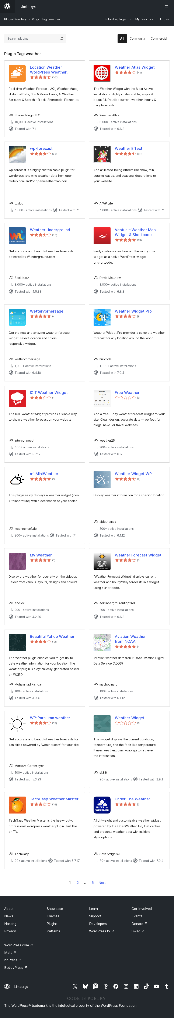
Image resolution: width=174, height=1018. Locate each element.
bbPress (12, 960)
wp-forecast (41, 148)
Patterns (53, 931)
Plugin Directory (15, 19)
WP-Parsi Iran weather (50, 718)
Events (137, 916)
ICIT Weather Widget (49, 392)
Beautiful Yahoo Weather (52, 636)
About (9, 909)
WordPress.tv (101, 931)
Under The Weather (132, 799)
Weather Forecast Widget (138, 555)
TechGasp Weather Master (54, 799)
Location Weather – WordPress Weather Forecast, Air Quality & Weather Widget (50, 70)
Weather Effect (128, 148)
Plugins (52, 924)
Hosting (10, 924)
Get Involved (142, 909)
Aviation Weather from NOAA (130, 639)
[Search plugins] (62, 38)
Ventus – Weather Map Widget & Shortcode (135, 232)
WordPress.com (18, 945)
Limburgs (21, 987)
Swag (138, 931)
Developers (98, 924)
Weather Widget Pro (133, 311)
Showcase (55, 909)
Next (102, 882)
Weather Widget (130, 718)
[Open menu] (167, 6)
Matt (10, 952)
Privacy (10, 931)
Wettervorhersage (46, 311)
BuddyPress (15, 967)
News (8, 916)
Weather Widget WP (133, 473)
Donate (139, 924)
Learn (93, 909)
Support (95, 916)
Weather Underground (50, 230)
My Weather (41, 555)
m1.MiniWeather (44, 473)
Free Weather (127, 392)
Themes (53, 916)
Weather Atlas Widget (135, 67)
